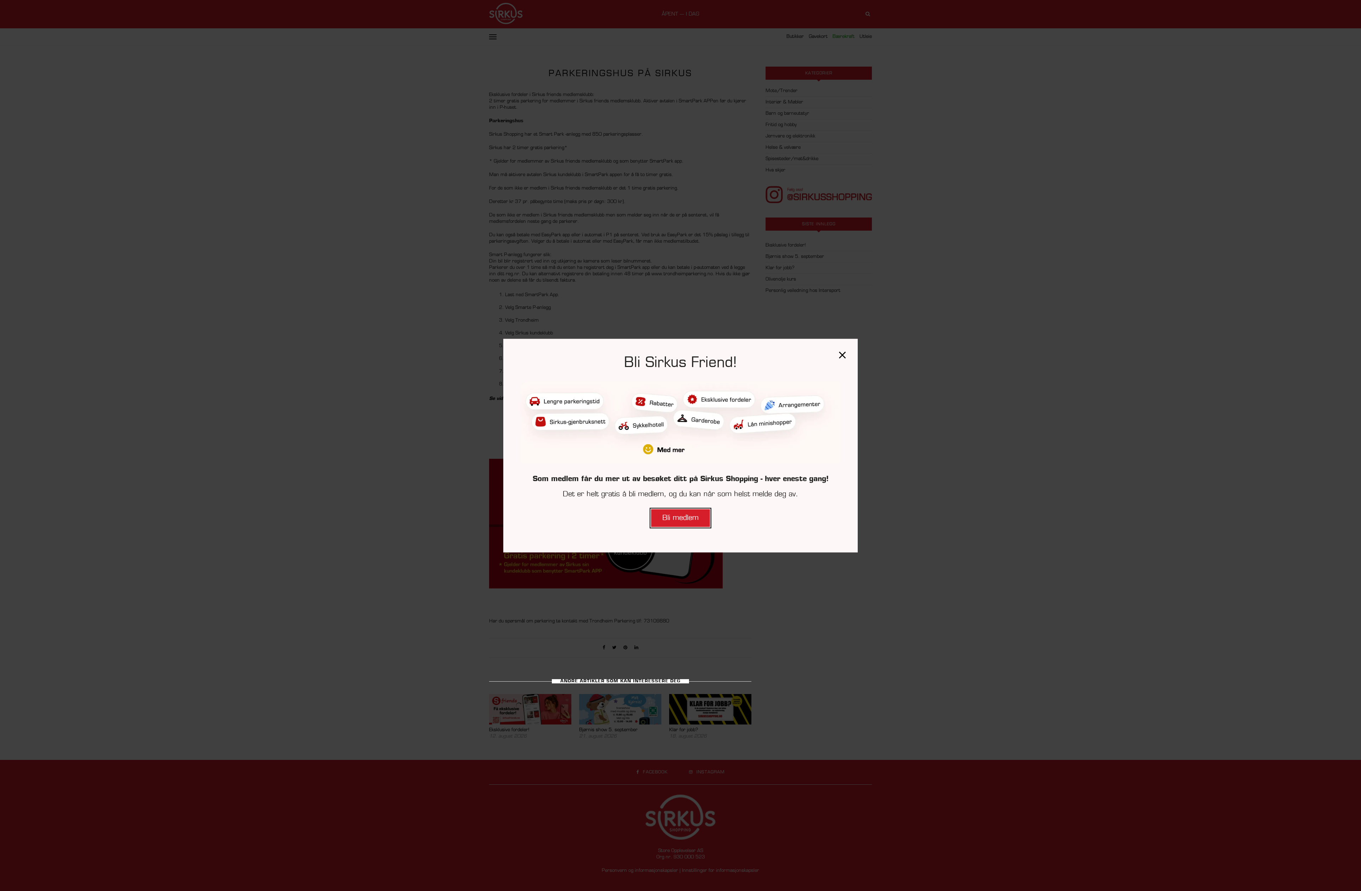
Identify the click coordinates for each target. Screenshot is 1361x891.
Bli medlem (680, 517)
